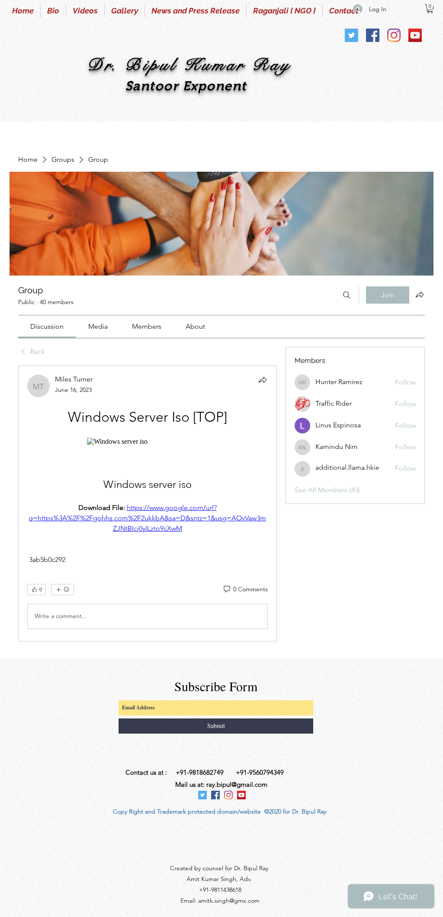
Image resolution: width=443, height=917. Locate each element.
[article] (147, 503)
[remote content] (147, 442)
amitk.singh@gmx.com (229, 900)
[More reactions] (62, 589)
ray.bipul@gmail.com (236, 784)
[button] (430, 8)
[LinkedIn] (415, 35)
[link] (47, 326)
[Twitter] (351, 35)
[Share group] (419, 294)
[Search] (346, 295)
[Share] (262, 380)
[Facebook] (372, 35)
